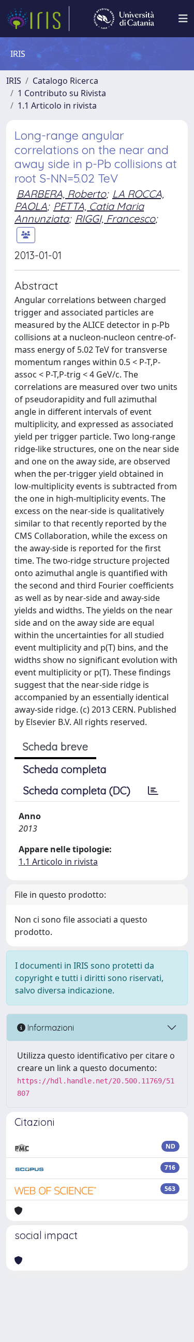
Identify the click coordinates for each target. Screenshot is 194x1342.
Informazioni (49, 1027)
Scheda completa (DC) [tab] (76, 790)
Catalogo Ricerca (65, 80)
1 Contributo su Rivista (62, 93)
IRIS (13, 80)
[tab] (153, 791)
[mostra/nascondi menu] (183, 18)
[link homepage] (37, 18)
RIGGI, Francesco (115, 218)
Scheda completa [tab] (65, 769)
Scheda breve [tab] (55, 746)
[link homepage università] (123, 18)
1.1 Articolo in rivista (57, 105)
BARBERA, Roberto (61, 193)
